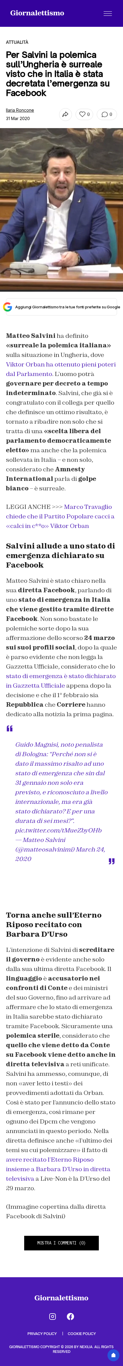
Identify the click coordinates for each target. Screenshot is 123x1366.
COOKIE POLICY (82, 1333)
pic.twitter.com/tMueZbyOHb (58, 830)
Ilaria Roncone (20, 110)
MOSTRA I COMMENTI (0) (61, 1243)
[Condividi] (65, 114)
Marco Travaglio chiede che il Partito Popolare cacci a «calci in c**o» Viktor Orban (60, 516)
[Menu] (108, 13)
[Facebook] (70, 1317)
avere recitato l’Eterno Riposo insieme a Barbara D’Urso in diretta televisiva (58, 1169)
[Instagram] (53, 1317)
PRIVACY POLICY (42, 1333)
